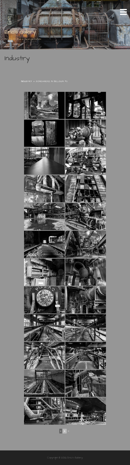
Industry (26, 81)
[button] (124, 8)
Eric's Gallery (20, 32)
